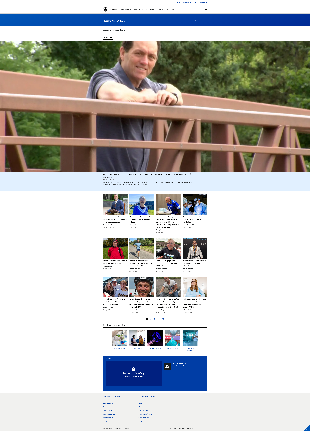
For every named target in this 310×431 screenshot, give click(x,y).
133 (163, 319)
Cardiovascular (108, 410)
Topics (140, 421)
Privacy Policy (118, 428)
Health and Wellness (145, 410)
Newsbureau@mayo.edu (146, 396)
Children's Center (144, 418)
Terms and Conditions (107, 428)
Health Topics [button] (137, 9)
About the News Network (111, 396)
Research (141, 403)
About (172, 9)
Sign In (195, 2)
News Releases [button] (125, 9)
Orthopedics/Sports (145, 414)
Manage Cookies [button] (128, 428)
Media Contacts (163, 9)
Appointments (203, 2)
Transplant (106, 421)
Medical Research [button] (150, 9)
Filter (106, 37)
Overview (198, 21)
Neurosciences (108, 418)
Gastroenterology (109, 414)
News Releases (108, 403)
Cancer (105, 407)
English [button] (178, 2)
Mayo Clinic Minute (144, 407)
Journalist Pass (187, 2)
